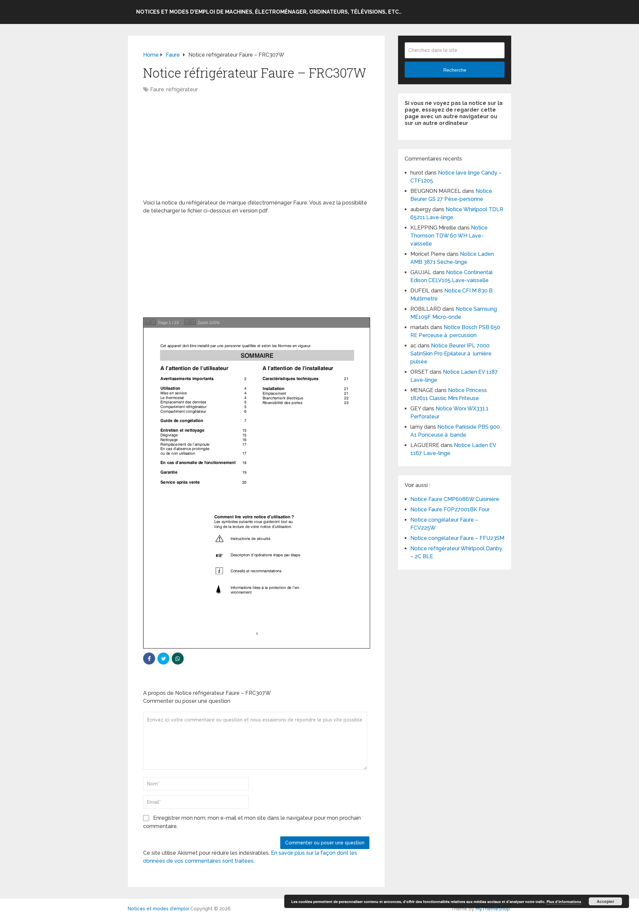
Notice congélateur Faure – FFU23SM (457, 538)
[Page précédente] (147, 322)
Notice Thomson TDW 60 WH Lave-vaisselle (449, 236)
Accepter (605, 901)
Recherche (454, 70)
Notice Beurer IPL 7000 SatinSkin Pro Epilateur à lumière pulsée (451, 353)
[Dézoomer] (187, 322)
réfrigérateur (182, 89)
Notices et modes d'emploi (158, 908)
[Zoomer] (193, 322)
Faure (157, 89)
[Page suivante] (153, 322)
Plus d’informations (563, 901)
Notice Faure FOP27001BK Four (450, 509)
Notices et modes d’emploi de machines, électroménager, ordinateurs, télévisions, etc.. (268, 12)
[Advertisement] (256, 149)
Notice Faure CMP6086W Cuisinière (454, 499)
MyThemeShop (493, 908)
